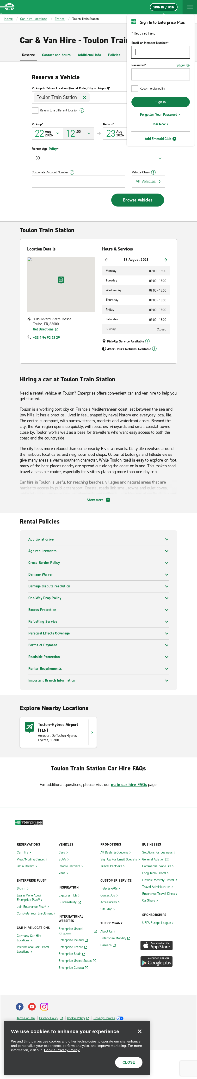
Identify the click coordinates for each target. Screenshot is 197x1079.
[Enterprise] (7, 7)
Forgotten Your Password (158, 114)
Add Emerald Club (158, 138)
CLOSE (129, 1062)
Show (181, 65)
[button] (190, 7)
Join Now (159, 124)
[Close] (139, 1031)
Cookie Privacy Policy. (62, 1050)
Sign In (160, 102)
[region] (77, 1048)
